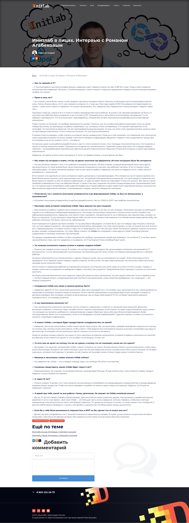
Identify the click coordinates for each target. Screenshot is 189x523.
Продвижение (103, 5)
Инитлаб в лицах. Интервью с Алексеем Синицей (54, 435)
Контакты (137, 5)
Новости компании (57, 420)
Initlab (94, 231)
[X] (39, 58)
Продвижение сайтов (40, 420)
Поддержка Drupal (67, 5)
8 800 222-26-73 (46, 492)
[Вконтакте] (33, 510)
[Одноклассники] (36, 58)
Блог (92, 5)
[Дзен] (48, 510)
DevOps (83, 5)
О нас (116, 5)
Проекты (126, 5)
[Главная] (42, 5)
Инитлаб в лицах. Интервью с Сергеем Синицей (54, 432)
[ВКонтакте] (33, 58)
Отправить (63, 478)
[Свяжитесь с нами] (38, 510)
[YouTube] (43, 510)
